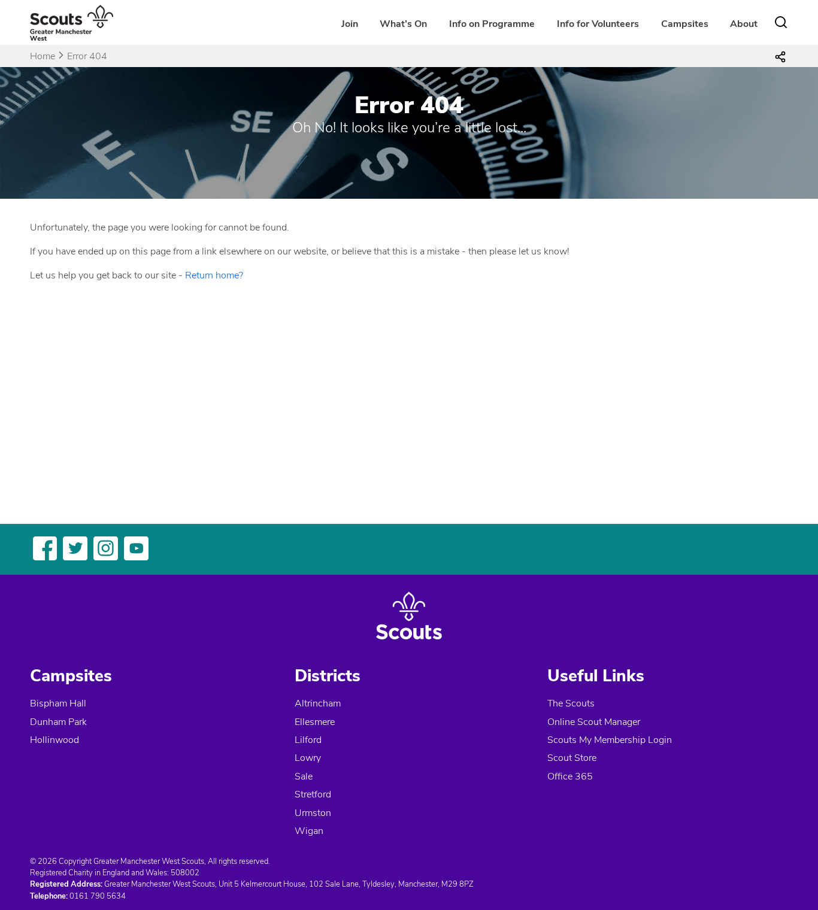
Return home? (214, 275)
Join (349, 24)
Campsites (684, 24)
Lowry (308, 758)
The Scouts (571, 703)
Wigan (309, 831)
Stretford (313, 794)
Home (42, 56)
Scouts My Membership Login (609, 740)
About (744, 24)
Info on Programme (492, 24)
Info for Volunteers (598, 24)
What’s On (403, 24)
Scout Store (571, 758)
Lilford (308, 740)
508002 (185, 872)
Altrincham (318, 703)
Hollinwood (54, 740)
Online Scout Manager (593, 722)
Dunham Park (58, 722)
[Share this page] (780, 56)
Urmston (313, 813)
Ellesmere (315, 722)
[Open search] (781, 22)
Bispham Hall (58, 703)
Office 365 (570, 776)
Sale (304, 776)
